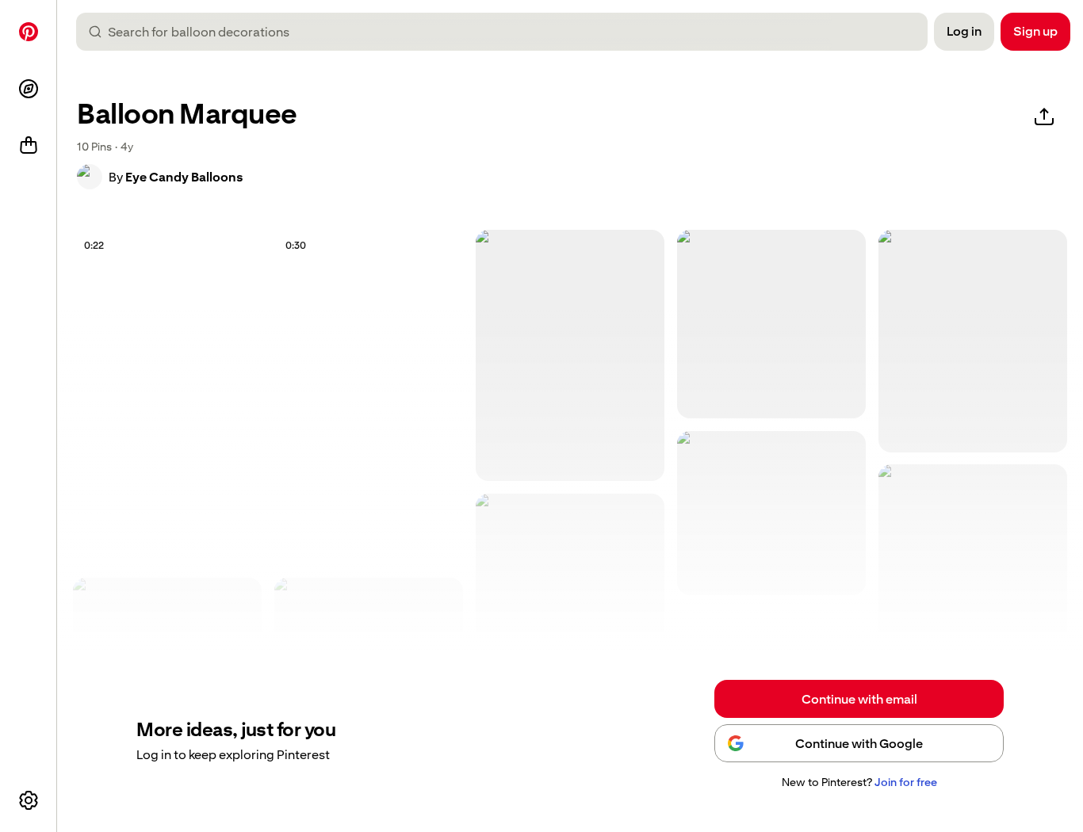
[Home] (29, 32)
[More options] (29, 800)
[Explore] (29, 89)
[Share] (1044, 117)
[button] (89, 176)
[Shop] (29, 146)
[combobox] (508, 32)
